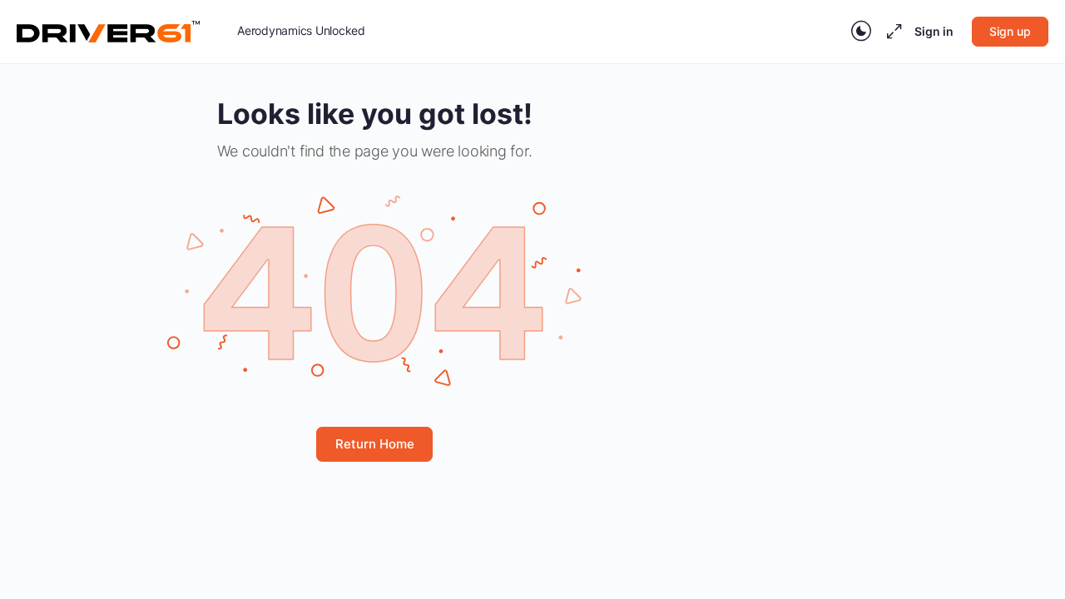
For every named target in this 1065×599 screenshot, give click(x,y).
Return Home (374, 444)
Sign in (934, 31)
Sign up (1010, 31)
